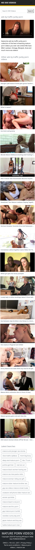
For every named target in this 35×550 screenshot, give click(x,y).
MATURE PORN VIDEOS (17, 533)
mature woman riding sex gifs (13, 479)
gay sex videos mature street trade (15, 488)
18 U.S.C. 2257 (14, 543)
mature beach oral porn (11, 502)
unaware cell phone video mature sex (16, 493)
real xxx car (21, 465)
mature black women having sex (14, 470)
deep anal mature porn (10, 460)
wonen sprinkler (8, 497)
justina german (8, 465)
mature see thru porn (10, 506)
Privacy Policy (26, 543)
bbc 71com (26, 460)
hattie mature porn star (11, 525)
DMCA (5, 543)
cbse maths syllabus (9, 456)
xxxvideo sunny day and (11, 516)
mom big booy (25, 456)
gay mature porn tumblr (11, 511)
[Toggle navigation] (31, 3)
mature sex (21, 547)
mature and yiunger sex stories (13, 451)
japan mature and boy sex (11, 520)
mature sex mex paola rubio (12, 474)
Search (30, 11)
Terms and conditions (12, 545)
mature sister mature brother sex (14, 483)
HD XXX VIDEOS (8, 2)
